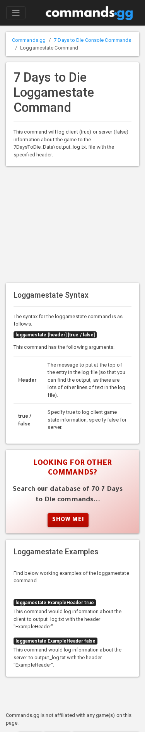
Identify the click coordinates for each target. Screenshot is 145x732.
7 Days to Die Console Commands (92, 40)
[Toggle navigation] (16, 12)
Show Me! (68, 520)
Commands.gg (29, 40)
